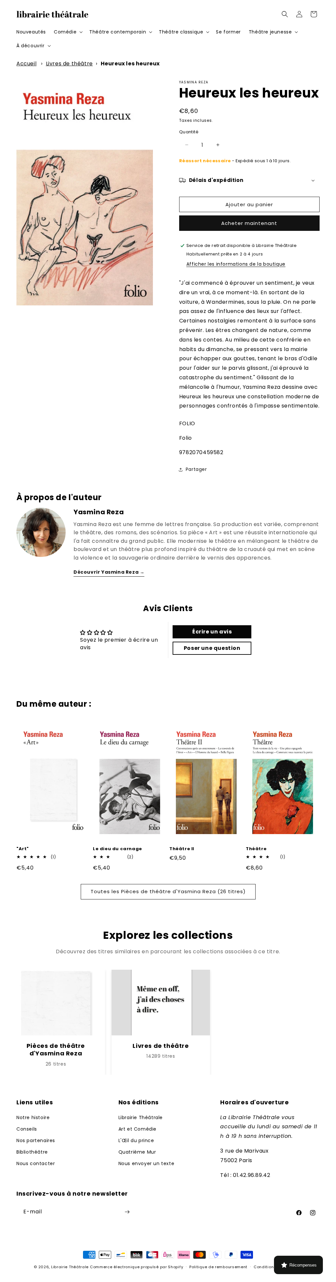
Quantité (189, 132)
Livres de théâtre (69, 63)
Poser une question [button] (212, 648)
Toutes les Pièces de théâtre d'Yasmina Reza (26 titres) (168, 891)
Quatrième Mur (137, 1152)
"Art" (22, 849)
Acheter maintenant (249, 223)
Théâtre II (181, 849)
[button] (67, 32)
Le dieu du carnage (117, 849)
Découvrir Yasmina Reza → (109, 572)
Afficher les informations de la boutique (235, 264)
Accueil (26, 63)
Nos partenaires (35, 1140)
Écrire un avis (212, 631)
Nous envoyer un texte (146, 1163)
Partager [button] (196, 469)
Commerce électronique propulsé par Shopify (136, 1267)
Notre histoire (33, 1117)
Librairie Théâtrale (140, 1117)
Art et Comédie (137, 1129)
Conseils (26, 1129)
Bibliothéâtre (32, 1152)
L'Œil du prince (136, 1140)
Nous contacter (35, 1163)
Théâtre (256, 849)
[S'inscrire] (127, 1212)
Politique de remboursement (218, 1267)
